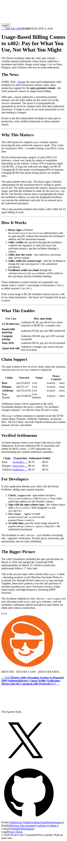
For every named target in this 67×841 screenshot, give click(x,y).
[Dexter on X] (25, 763)
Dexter (21, 81)
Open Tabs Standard (25, 825)
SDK (10, 825)
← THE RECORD (12, 28)
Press (15, 828)
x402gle (42, 825)
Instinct (59, 822)
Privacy (12, 831)
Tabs (12, 822)
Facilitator (35, 822)
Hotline (22, 828)
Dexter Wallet (22, 822)
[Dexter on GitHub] (28, 819)
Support (30, 828)
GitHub (53, 825)
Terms (19, 831)
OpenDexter (47, 822)
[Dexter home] (33, 21)
